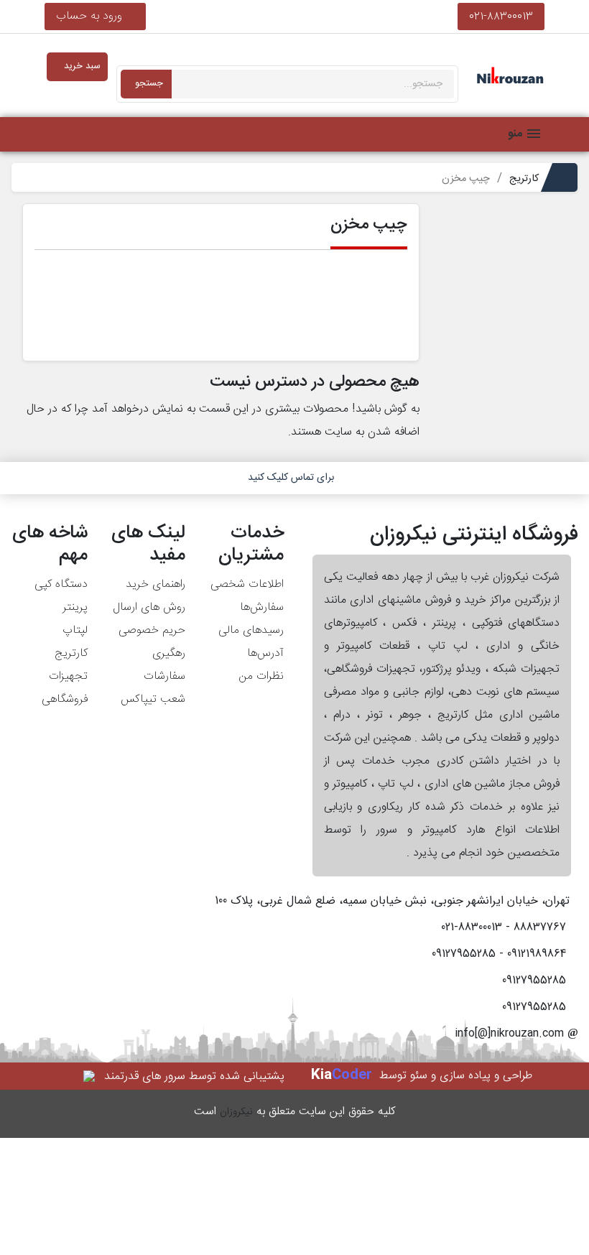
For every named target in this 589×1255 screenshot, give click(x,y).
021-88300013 (501, 16)
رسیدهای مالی (251, 630)
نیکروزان (236, 1112)
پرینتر (75, 607)
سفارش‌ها (262, 607)
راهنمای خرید (155, 584)
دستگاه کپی (61, 584)
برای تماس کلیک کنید (291, 477)
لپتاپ (75, 630)
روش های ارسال (149, 607)
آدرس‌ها (265, 653)
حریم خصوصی (152, 630)
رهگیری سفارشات (164, 665)
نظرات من (261, 676)
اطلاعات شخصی (247, 584)
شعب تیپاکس (153, 699)
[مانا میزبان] (90, 1076)
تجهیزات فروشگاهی (65, 688)
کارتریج (71, 653)
